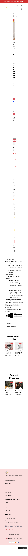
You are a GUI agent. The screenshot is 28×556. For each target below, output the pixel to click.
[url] (7, 479)
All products (15, 15)
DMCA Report (19, 538)
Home (14, 13)
